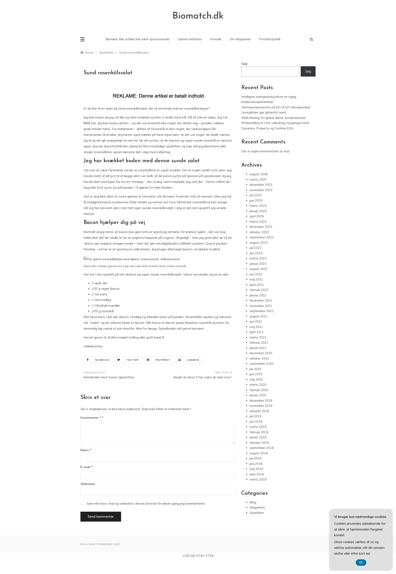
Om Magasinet (240, 39)
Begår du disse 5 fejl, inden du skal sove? (202, 377)
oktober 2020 (259, 358)
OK (361, 562)
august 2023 (259, 243)
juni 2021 (256, 321)
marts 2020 (258, 385)
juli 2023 (255, 248)
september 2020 (262, 364)
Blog (253, 502)
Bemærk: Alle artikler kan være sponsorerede (137, 39)
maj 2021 (256, 327)
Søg (244, 64)
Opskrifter (257, 513)
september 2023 (262, 237)
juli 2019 (255, 416)
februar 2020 (259, 390)
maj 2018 (256, 469)
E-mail (86, 467)
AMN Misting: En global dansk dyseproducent (273, 118)
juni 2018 (256, 464)
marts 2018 (258, 479)
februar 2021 (259, 342)
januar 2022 (258, 295)
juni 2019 (256, 422)
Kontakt (216, 39)
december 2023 (261, 227)
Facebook (102, 360)
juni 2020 (256, 374)
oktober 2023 (259, 232)
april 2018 (257, 474)
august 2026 (259, 174)
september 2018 (262, 448)
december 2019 (261, 400)
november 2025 (261, 190)
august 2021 (259, 316)
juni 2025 (256, 200)
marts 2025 (258, 206)
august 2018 (259, 453)
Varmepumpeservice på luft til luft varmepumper (275, 107)
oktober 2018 (259, 443)
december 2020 (261, 353)
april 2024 (257, 216)
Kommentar (90, 417)
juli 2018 (255, 458)
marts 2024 (258, 222)
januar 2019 (258, 437)
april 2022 (257, 285)
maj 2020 (256, 379)
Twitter (132, 360)
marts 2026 (258, 179)
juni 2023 (256, 253)
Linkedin (193, 360)
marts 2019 (258, 427)
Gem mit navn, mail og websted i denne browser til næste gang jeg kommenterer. (146, 503)
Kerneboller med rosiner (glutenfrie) (109, 377)
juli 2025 (255, 195)
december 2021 (261, 300)
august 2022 (259, 269)
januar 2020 (258, 395)
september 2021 (262, 311)
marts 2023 (258, 258)
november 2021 (261, 306)
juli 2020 (255, 369)
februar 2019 (259, 432)
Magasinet (257, 507)
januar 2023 (258, 264)
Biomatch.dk (198, 16)
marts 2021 (258, 337)
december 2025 (261, 185)
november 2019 (261, 406)
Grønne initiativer (190, 39)
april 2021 (257, 332)
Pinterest (163, 360)
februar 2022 (259, 290)
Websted (87, 484)
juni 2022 (256, 274)
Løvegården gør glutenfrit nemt (263, 112)
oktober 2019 (259, 411)
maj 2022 (256, 279)
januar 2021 (258, 348)
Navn (85, 450)
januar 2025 (258, 211)
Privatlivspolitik (269, 39)
